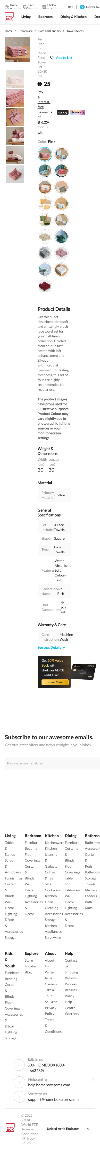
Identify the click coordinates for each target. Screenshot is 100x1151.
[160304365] (45, 236)
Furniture (32, 842)
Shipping (71, 972)
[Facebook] (93, 1079)
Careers (51, 984)
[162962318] (61, 154)
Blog (28, 972)
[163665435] (45, 203)
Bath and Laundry (49, 31)
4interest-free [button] (44, 102)
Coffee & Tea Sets (50, 878)
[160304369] (61, 253)
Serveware (53, 937)
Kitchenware (54, 842)
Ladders (91, 896)
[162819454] (45, 170)
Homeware (25, 31)
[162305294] (45, 269)
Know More (55, 682)
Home (9, 31)
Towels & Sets (75, 31)
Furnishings (14, 878)
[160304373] (45, 286)
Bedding (31, 848)
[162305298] (61, 236)
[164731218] (45, 187)
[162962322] (61, 220)
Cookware (52, 890)
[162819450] (61, 170)
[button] (61, 58)
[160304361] (61, 269)
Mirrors (91, 890)
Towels (90, 884)
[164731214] (45, 154)
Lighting (11, 914)
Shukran (51, 1002)
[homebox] (11, 16)
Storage (10, 937)
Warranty (72, 1013)
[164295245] (61, 187)
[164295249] (61, 203)
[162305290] (45, 253)
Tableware (72, 890)
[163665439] (45, 220)
